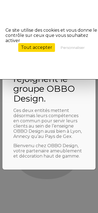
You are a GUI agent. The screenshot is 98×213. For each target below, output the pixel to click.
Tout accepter (36, 47)
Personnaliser (73, 47)
